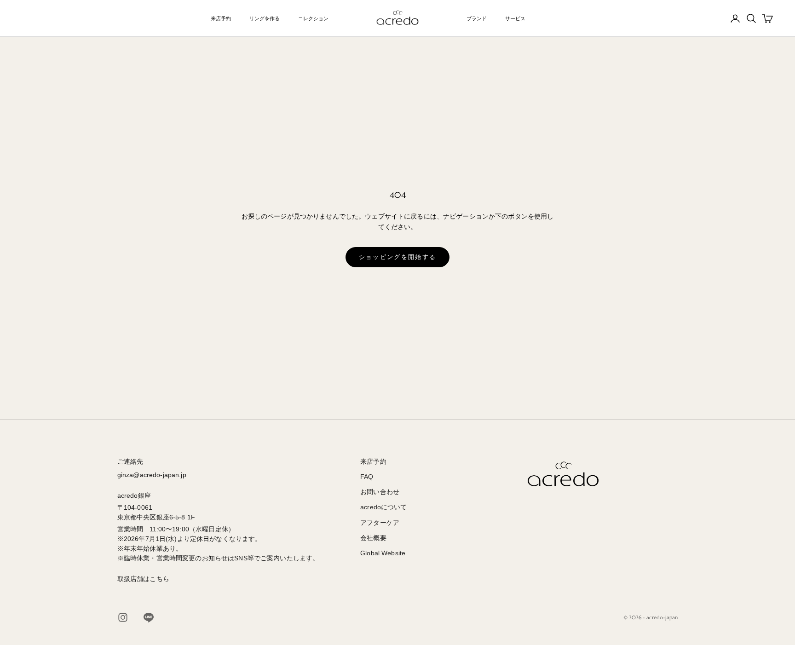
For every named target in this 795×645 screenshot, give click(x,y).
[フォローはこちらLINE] (148, 617)
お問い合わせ (379, 491)
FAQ (366, 476)
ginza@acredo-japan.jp (151, 474)
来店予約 (221, 18)
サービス (515, 18)
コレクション (313, 18)
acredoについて (383, 507)
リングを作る (264, 18)
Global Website (382, 553)
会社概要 (373, 537)
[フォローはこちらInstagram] (122, 617)
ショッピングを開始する (398, 256)
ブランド (477, 18)
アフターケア (379, 522)
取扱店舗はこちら (143, 578)
